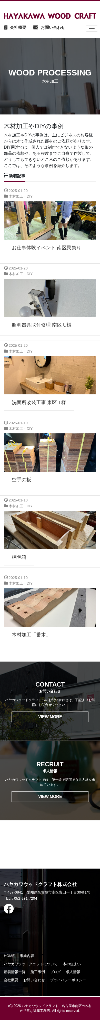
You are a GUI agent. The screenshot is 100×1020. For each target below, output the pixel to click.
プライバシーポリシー (68, 980)
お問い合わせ (34, 980)
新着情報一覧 (14, 972)
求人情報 (73, 972)
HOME (9, 956)
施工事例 (38, 972)
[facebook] (47, 909)
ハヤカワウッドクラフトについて (31, 964)
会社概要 (11, 980)
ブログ (55, 972)
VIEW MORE (50, 717)
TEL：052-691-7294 (20, 898)
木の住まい (72, 964)
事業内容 (27, 956)
